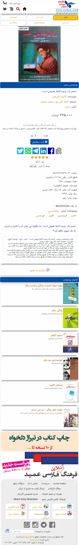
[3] (39, 157)
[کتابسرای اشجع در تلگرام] (44, 525)
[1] (32, 157)
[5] (46, 157)
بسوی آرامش (56, 335)
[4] (43, 157)
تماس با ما (33, 483)
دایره (67, 106)
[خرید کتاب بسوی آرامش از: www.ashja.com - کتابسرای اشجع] (70, 343)
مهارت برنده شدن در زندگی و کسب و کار (43, 285)
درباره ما (45, 483)
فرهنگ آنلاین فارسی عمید (53, 499)
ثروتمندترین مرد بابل (53, 359)
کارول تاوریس (59, 96)
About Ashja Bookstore (26, 499)
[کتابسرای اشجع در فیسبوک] (52, 525)
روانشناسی (53, 211)
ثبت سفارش (38, 142)
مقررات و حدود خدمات (52, 493)
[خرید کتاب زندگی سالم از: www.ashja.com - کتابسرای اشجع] (70, 319)
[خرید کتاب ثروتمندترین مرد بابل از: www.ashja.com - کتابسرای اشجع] (70, 368)
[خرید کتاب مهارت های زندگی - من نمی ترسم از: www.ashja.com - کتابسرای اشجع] (70, 418)
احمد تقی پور (61, 101)
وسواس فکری (56, 384)
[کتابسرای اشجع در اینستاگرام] (35, 525)
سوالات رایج (18, 483)
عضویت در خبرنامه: (42, 531)
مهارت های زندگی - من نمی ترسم (47, 409)
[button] (15, 3)
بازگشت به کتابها (38, 270)
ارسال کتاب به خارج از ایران (31, 488)
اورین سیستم (34, 539)
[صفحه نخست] (24, 9)
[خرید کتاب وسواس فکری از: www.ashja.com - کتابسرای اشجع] (70, 393)
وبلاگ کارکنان (54, 488)
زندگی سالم (57, 310)
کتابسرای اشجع (26, 536)
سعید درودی (47, 101)
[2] (36, 157)
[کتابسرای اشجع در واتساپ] (27, 525)
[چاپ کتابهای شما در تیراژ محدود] (39, 441)
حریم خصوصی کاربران (27, 493)
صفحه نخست (59, 483)
